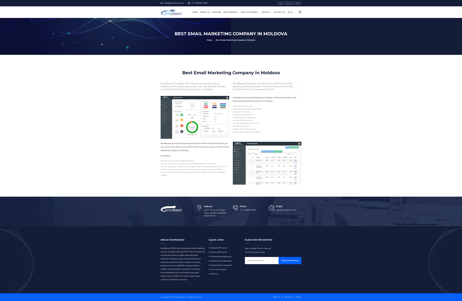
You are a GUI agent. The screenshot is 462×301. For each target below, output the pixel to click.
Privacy (298, 297)
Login (281, 3)
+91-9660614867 (199, 3)
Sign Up (289, 3)
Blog (290, 12)
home (209, 40)
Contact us (279, 12)
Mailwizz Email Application (221, 261)
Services (216, 12)
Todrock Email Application (221, 256)
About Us (205, 12)
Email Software (249, 12)
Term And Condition (219, 269)
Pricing (265, 12)
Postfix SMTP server (219, 252)
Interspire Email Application (222, 265)
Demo (297, 3)
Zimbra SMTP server (219, 248)
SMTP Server (230, 12)
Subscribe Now (290, 260)
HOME (195, 12)
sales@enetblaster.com (174, 3)
